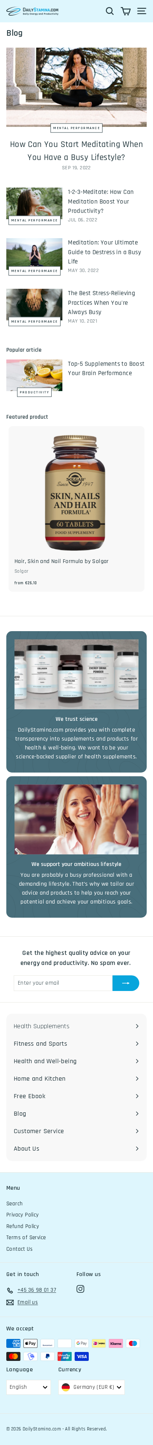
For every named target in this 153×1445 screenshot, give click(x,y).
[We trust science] (76, 674)
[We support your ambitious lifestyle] (76, 819)
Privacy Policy (22, 1214)
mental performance (76, 128)
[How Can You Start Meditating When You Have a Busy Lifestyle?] (76, 87)
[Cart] (125, 11)
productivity (34, 392)
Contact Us (19, 1249)
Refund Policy (22, 1226)
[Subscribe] (126, 983)
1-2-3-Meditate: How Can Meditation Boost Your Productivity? (101, 201)
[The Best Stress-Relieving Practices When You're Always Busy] (34, 304)
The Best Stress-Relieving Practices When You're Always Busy (101, 302)
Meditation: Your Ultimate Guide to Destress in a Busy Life (104, 252)
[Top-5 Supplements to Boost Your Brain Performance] (34, 375)
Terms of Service (26, 1237)
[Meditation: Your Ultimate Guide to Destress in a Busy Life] (34, 254)
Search (14, 1203)
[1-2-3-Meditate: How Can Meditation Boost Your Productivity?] (34, 203)
